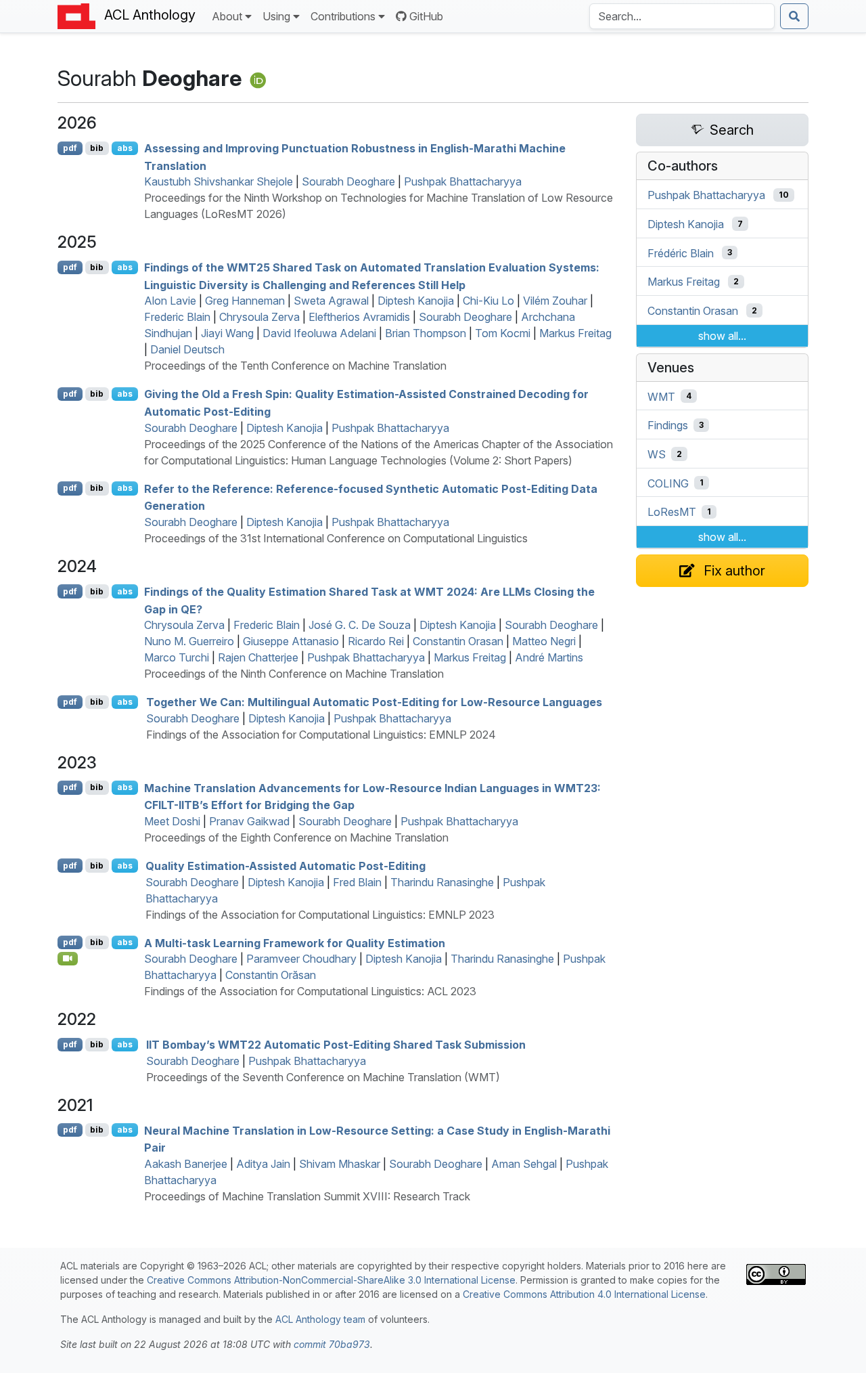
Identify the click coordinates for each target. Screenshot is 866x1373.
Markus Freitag (575, 333)
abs (125, 148)
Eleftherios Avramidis (359, 317)
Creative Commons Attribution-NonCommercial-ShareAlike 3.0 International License (331, 1280)
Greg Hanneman (245, 300)
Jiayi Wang (227, 333)
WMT (661, 396)
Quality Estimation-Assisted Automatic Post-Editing (285, 866)
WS (656, 454)
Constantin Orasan (458, 641)
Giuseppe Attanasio (291, 641)
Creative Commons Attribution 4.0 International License (584, 1294)
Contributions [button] (343, 16)
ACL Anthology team (320, 1319)
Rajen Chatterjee (258, 657)
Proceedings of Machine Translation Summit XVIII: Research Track (307, 1196)
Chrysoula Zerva (259, 317)
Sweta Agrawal (331, 300)
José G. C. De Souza (360, 625)
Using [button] (276, 16)
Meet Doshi (172, 821)
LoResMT (671, 512)
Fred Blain (357, 882)
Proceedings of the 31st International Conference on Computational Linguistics (336, 538)
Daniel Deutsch (187, 349)
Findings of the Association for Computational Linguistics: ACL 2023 (310, 991)
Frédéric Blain (680, 252)
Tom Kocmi (502, 333)
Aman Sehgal (524, 1164)
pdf (70, 148)
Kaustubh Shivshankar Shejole (218, 181)
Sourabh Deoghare (348, 181)
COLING (668, 482)
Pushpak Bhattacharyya (463, 181)
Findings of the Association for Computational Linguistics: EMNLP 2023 (320, 914)
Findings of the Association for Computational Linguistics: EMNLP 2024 (321, 734)
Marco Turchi (176, 657)
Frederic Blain (177, 317)
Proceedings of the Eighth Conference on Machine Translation (296, 837)
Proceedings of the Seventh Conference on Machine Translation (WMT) (323, 1077)
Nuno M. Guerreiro (189, 641)
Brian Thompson (425, 333)
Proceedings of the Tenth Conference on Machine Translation (295, 365)
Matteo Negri (544, 641)
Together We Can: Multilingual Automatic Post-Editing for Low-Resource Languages (374, 702)
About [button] (227, 16)
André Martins (549, 657)
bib (97, 148)
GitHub (426, 16)
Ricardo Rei (376, 641)
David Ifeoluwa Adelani (319, 333)
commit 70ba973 (332, 1344)
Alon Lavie (170, 300)
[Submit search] (794, 16)
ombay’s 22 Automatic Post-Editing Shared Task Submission (336, 1044)
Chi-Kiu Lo (488, 300)
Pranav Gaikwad (249, 821)
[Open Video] (68, 958)
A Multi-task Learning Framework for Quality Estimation (294, 942)
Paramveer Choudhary (301, 958)
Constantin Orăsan (270, 975)
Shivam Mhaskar (339, 1164)
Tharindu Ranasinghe (442, 882)
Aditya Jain (263, 1164)
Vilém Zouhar (555, 300)
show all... (722, 336)
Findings (667, 425)
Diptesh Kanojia (416, 300)
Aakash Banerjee (185, 1164)
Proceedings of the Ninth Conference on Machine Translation (294, 673)
